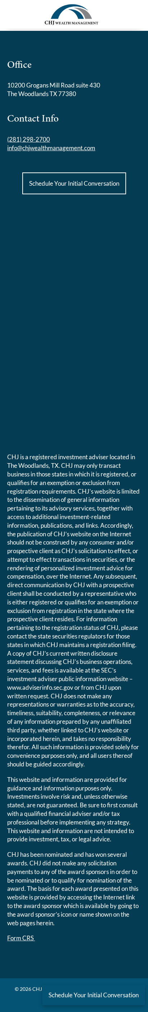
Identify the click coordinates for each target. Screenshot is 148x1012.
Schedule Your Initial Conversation (74, 183)
